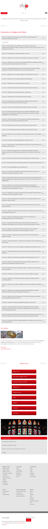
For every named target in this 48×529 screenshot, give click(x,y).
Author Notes (19, 475)
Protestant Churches (17, 392)
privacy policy (20, 523)
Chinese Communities (20, 489)
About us (32, 489)
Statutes (31, 498)
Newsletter (18, 473)
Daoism (14, 397)
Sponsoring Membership (6, 349)
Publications (15, 408)
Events (4, 489)
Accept (28, 520)
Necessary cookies (31, 518)
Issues (17, 468)
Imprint (17, 476)
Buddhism (15, 403)
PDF (7, 42)
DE (21, 13)
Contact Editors (33, 476)
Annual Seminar (6, 491)
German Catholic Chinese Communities (21, 492)
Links (31, 502)
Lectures (4, 493)
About (31, 470)
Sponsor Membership (34, 501)
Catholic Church (16, 387)
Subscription (18, 470)
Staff (31, 496)
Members (32, 494)
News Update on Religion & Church (20, 377)
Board (31, 493)
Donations (32, 475)
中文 (26, 13)
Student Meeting (6, 494)
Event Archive (15, 413)
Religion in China (16, 371)
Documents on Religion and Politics (20, 382)
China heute (18, 467)
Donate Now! (3, 347)
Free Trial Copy (19, 471)
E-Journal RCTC (33, 467)
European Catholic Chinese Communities (20, 495)
